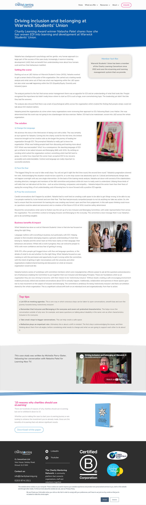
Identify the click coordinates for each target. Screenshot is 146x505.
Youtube (55, 457)
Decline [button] (114, 500)
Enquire (126, 5)
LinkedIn (55, 451)
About (114, 5)
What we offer (90, 5)
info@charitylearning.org (26, 476)
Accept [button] (105, 500)
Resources (104, 5)
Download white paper (29, 429)
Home (80, 5)
